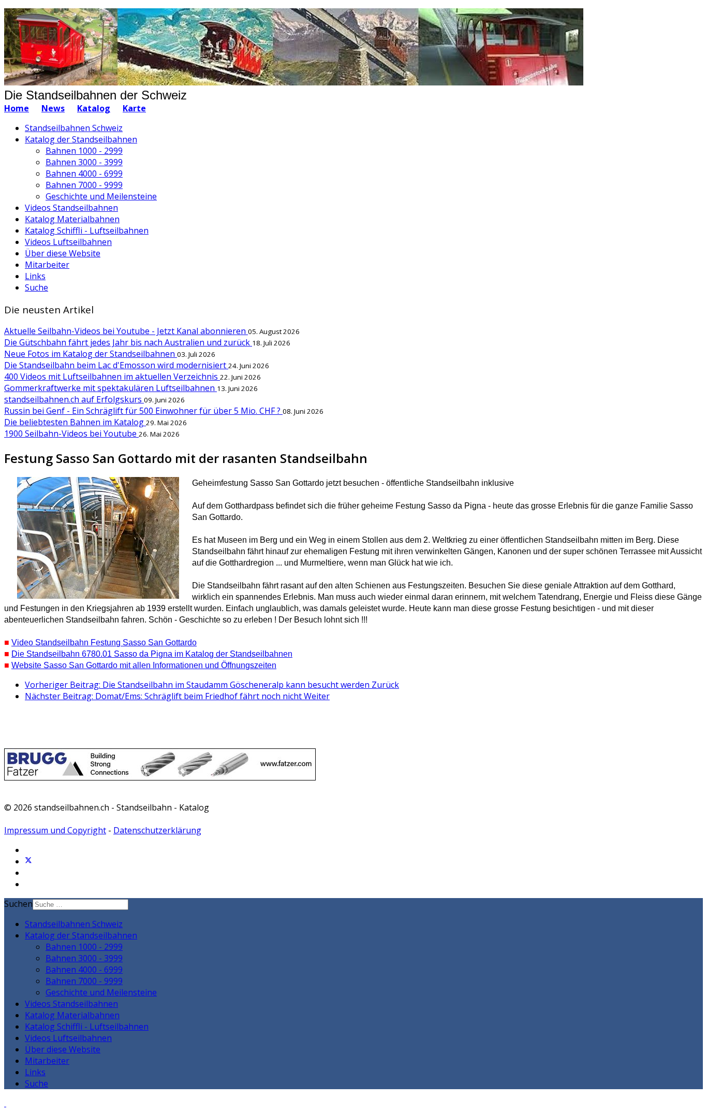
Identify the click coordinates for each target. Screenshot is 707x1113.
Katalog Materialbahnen (72, 219)
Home (16, 108)
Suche (36, 287)
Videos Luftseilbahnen (68, 242)
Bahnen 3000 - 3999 (84, 162)
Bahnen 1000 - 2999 (84, 150)
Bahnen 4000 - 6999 (84, 173)
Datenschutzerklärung (157, 830)
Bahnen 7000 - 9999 (84, 185)
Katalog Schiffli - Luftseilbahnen (87, 230)
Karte (134, 108)
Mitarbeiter (47, 264)
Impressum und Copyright (55, 830)
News (53, 108)
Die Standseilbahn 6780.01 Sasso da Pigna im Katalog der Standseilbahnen (151, 653)
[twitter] (28, 861)
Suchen (18, 903)
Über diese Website (62, 253)
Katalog (93, 108)
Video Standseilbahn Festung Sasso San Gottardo (104, 642)
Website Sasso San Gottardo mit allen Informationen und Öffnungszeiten (143, 665)
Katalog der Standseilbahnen (81, 139)
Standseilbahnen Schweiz (74, 128)
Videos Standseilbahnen (71, 207)
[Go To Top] (5, 1103)
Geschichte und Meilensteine (101, 196)
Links (35, 276)
